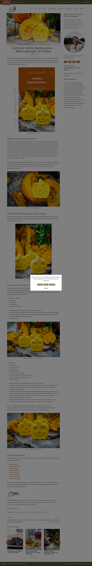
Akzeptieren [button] (40, 284)
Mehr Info (46, 288)
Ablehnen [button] (46, 284)
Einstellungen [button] (52, 284)
